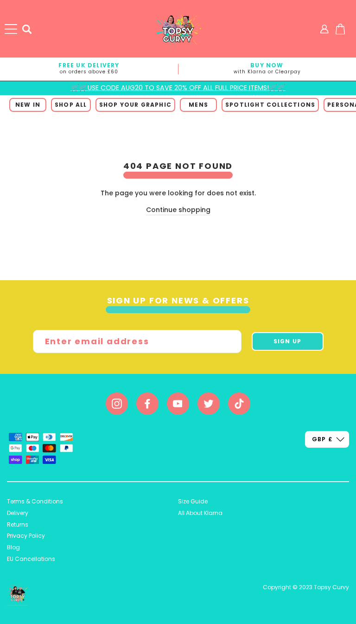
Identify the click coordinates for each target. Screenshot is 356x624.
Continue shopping (178, 209)
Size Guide (193, 501)
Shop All (71, 105)
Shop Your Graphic (135, 105)
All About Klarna (200, 513)
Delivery (17, 513)
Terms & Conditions (35, 501)
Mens (198, 105)
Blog (13, 547)
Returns (17, 524)
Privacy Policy (26, 536)
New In (27, 105)
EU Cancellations (31, 559)
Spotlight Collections (270, 105)
